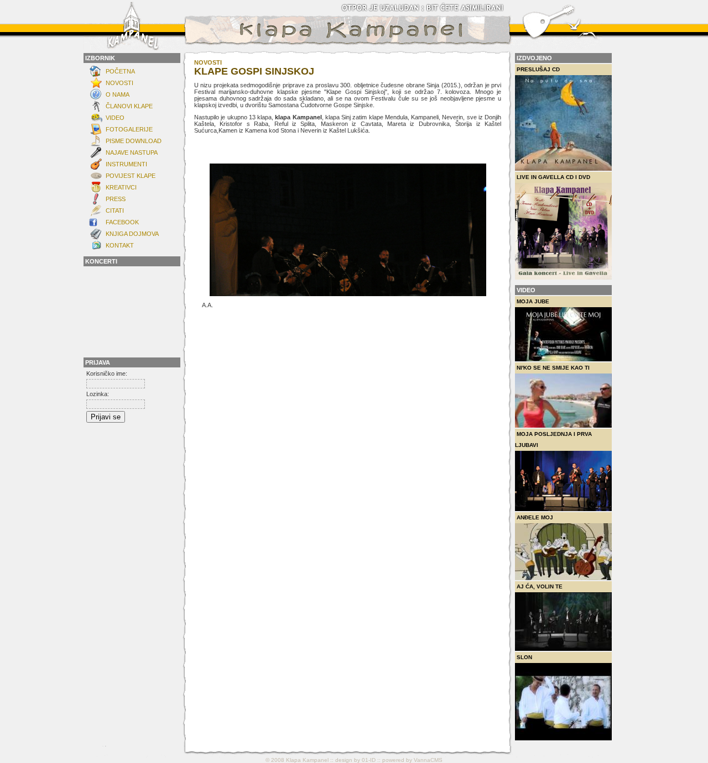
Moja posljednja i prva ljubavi (553, 439)
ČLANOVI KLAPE (129, 106)
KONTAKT (120, 245)
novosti (208, 62)
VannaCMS (428, 760)
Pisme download (134, 141)
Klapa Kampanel (307, 760)
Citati (115, 210)
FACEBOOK (122, 222)
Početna (120, 71)
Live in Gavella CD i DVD (553, 177)
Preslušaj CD (538, 69)
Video (115, 117)
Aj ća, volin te (540, 586)
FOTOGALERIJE (129, 129)
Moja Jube (533, 301)
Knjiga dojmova (132, 233)
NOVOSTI (119, 83)
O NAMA (117, 94)
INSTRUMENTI (126, 164)
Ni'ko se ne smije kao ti (553, 368)
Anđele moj (535, 517)
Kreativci (121, 187)
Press (116, 199)
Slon (524, 657)
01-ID (369, 760)
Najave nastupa (132, 152)
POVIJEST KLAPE (130, 175)
